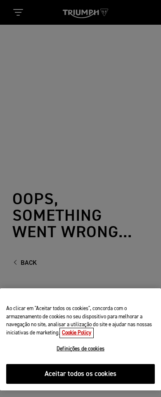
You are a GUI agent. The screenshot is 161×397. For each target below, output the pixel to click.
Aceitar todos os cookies (80, 374)
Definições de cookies (80, 349)
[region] (80, 339)
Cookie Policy (76, 333)
